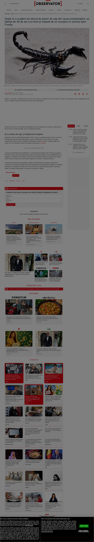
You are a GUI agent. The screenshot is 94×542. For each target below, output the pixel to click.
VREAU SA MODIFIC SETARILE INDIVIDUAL (83, 531)
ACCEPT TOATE (84, 526)
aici (18, 534)
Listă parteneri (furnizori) (47, 531)
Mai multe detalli (29, 525)
